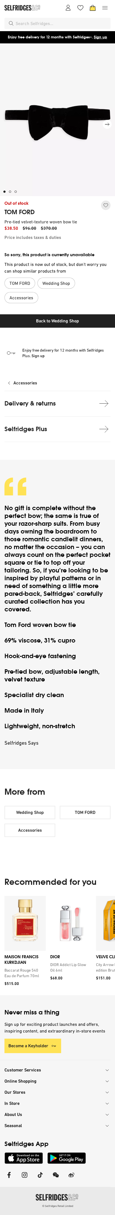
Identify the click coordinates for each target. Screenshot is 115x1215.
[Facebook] (8, 1178)
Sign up (100, 37)
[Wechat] (55, 1178)
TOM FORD (19, 212)
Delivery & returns (30, 403)
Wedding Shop (30, 812)
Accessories (25, 383)
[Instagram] (24, 1178)
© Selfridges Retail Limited (57, 1205)
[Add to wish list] (106, 205)
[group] (57, 945)
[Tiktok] (40, 1178)
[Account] (68, 7)
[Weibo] (71, 1178)
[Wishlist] (80, 7)
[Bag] (92, 7)
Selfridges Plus (25, 429)
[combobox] (62, 23)
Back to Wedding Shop (57, 320)
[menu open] (105, 7)
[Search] (11, 23)
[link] (24, 973)
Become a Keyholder (28, 1045)
